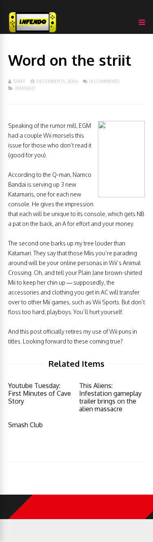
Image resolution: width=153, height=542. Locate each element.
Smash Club (25, 425)
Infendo (25, 88)
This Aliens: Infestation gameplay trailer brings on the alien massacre (110, 397)
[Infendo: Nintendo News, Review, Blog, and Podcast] (32, 32)
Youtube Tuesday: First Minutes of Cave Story (39, 393)
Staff (19, 81)
